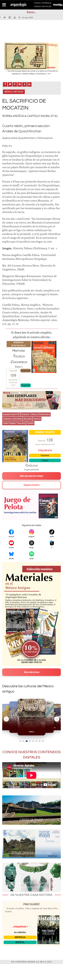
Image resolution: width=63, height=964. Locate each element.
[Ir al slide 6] (36, 741)
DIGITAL (20, 942)
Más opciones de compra (31, 476)
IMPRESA (20, 937)
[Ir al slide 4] (30, 741)
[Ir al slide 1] (20, 741)
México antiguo (13, 91)
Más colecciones (31, 672)
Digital (26, 385)
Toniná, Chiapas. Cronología (31, 853)
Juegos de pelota (31, 819)
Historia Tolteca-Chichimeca (35, 414)
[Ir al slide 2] (23, 741)
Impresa (26, 370)
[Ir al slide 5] (33, 741)
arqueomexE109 (11, 414)
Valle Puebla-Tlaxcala (14, 423)
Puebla (30, 423)
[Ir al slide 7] (39, 741)
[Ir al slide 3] (27, 741)
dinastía (27, 418)
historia (37, 418)
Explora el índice (32, 485)
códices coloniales (12, 418)
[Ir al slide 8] (43, 741)
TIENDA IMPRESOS (42, 3)
